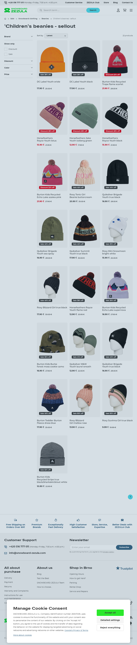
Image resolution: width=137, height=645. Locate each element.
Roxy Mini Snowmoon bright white (114, 252)
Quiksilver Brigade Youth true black (112, 195)
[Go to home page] (5, 18)
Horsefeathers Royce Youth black (112, 139)
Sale (12, 19)
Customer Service (73, 3)
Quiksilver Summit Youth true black (80, 252)
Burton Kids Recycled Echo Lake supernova (114, 308)
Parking (73, 583)
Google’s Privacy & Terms (76, 630)
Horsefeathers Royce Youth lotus (46, 139)
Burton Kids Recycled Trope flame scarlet (114, 82)
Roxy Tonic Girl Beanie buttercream (81, 195)
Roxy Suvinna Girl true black (117, 420)
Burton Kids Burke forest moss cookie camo (50, 365)
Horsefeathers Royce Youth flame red (81, 308)
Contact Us (127, 3)
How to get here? (78, 578)
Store (106, 3)
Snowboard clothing (27, 19)
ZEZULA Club (93, 3)
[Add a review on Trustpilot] (124, 569)
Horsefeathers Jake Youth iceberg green (81, 139)
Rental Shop (75, 587)
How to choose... (44, 587)
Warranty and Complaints (16, 591)
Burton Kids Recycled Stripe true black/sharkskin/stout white (52, 479)
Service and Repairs (79, 591)
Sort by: (40, 36)
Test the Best (43, 578)
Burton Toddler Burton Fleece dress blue (49, 421)
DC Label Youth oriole (48, 81)
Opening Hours (77, 574)
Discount (13, 49)
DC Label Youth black (81, 81)
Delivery (8, 578)
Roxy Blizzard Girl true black (52, 307)
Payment (8, 582)
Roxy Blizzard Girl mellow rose (78, 421)
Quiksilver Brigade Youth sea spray (47, 252)
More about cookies (22, 635)
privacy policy (108, 552)
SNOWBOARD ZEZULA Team (50, 583)
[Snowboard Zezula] (15, 10)
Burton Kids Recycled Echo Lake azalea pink (49, 195)
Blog (115, 3)
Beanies (45, 19)
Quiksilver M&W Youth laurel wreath (80, 365)
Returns (8, 587)
